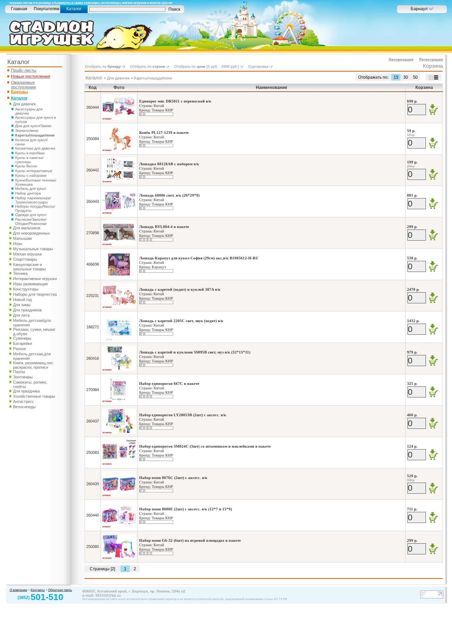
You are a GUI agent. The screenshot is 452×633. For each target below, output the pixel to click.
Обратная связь (60, 590)
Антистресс (23, 401)
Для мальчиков (26, 228)
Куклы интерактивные (33, 171)
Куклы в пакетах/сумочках (29, 160)
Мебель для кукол (30, 188)
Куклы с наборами (31, 175)
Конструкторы (25, 289)
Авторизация (401, 59)
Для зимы (22, 305)
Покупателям (46, 9)
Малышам (22, 238)
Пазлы (19, 371)
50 (415, 77)
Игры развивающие (30, 284)
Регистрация (431, 59)
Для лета (21, 315)
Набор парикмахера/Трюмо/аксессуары (33, 200)
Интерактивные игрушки (35, 278)
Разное (19, 348)
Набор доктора (28, 193)
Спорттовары (25, 259)
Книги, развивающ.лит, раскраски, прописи (33, 365)
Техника (20, 273)
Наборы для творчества (35, 294)
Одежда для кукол (30, 215)
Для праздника (26, 391)
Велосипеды (24, 406)
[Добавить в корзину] (433, 109)
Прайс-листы (23, 70)
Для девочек (24, 104)
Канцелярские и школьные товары (29, 266)
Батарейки (22, 343)
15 (396, 77)
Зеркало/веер (26, 130)
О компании (18, 590)
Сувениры (22, 338)
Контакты (38, 590)
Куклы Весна (26, 166)
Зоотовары (23, 377)
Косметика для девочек (35, 148)
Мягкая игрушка (27, 254)
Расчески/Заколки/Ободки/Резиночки (31, 221)
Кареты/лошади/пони (35, 135)
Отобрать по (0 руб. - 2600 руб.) (207, 66)
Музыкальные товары (33, 249)
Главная (19, 9)
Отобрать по (103, 66)
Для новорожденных (31, 233)
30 (405, 77)
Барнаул (419, 9)
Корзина (433, 66)
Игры (17, 243)
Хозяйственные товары (34, 396)
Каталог (94, 78)
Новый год (22, 299)
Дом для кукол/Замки (33, 126)
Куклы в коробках (30, 153)
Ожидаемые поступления (23, 84)
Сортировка (258, 66)
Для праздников (27, 310)
